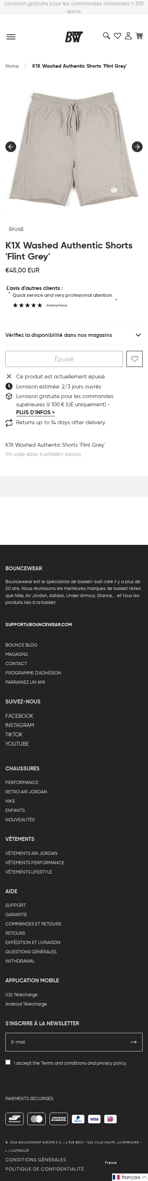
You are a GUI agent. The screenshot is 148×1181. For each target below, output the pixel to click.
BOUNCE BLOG (21, 645)
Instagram (19, 725)
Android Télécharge (26, 1004)
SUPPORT (15, 905)
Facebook (19, 716)
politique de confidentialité (44, 1169)
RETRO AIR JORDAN (26, 791)
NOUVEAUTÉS (19, 819)
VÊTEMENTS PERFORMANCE (34, 862)
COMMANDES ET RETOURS (33, 923)
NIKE (10, 801)
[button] (130, 1177)
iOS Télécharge (21, 994)
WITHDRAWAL (20, 961)
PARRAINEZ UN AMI (25, 682)
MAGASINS (16, 654)
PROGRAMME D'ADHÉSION (33, 673)
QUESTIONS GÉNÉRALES (30, 951)
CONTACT (16, 663)
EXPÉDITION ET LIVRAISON (32, 942)
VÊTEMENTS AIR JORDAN (31, 853)
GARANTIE (16, 914)
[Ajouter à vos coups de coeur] (134, 359)
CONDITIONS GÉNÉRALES (35, 1159)
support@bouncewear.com (38, 624)
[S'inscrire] (134, 1042)
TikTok (14, 734)
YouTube (17, 744)
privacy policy (111, 1063)
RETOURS (15, 933)
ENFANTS (15, 810)
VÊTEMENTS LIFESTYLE (28, 872)
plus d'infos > (35, 412)
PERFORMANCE (21, 782)
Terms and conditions (63, 1063)
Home (12, 66)
